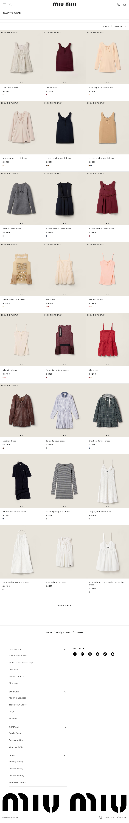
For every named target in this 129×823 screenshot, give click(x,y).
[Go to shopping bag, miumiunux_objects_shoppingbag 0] (124, 4)
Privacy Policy (16, 761)
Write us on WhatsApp (21, 662)
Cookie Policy (16, 768)
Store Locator (16, 676)
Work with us (16, 747)
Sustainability (16, 740)
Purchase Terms (17, 782)
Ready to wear (63, 632)
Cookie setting (16, 775)
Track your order (17, 704)
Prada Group (15, 733)
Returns (13, 718)
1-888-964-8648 (18, 655)
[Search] (11, 4)
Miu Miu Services (17, 698)
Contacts (13, 669)
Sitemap (13, 683)
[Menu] (4, 4)
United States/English (115, 817)
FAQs (11, 711)
